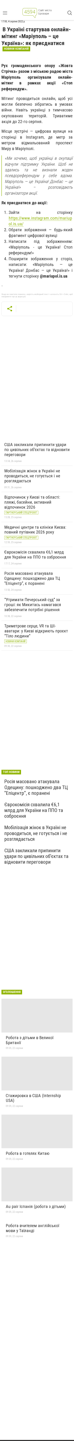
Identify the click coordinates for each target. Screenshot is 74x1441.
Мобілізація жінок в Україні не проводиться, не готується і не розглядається (32, 475)
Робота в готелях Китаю (27, 1153)
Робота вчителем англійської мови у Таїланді (32, 1228)
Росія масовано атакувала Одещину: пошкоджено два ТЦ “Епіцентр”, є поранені (32, 578)
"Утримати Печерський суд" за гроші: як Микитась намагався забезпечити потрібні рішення (32, 604)
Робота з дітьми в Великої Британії (29, 1040)
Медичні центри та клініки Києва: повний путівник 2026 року (35, 530)
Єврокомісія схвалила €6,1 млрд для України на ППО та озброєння (35, 555)
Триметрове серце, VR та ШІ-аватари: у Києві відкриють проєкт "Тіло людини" (36, 630)
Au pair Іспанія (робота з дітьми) (36, 1206)
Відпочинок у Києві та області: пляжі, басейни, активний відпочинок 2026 (32, 502)
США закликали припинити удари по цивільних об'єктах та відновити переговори (37, 449)
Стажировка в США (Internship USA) (33, 1098)
